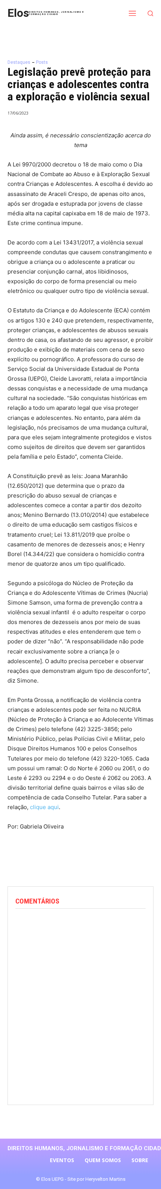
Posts (42, 62)
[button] (151, 13)
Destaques (18, 62)
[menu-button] (132, 13)
